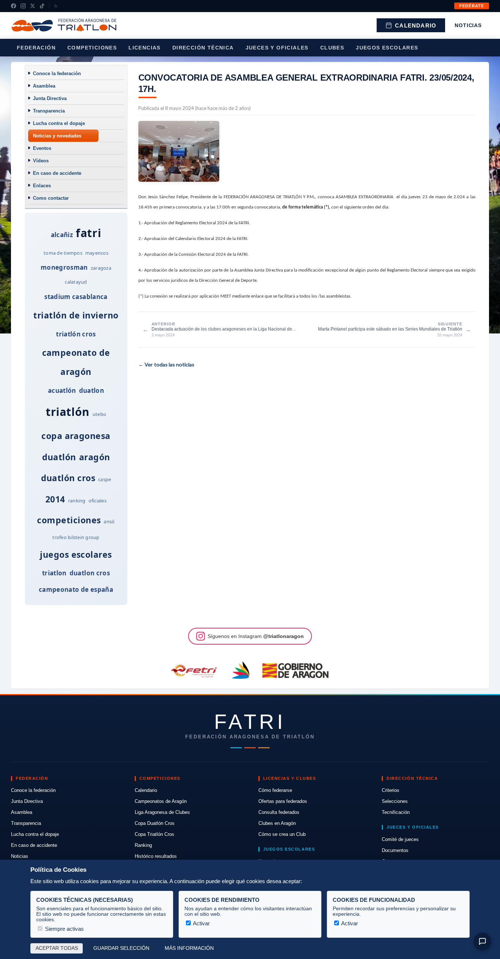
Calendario (415, 25)
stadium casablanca (75, 296)
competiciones (69, 520)
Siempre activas (64, 929)
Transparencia (49, 111)
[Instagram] (23, 5)
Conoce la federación (57, 73)
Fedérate (471, 6)
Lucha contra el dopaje (59, 123)
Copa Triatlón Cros (154, 834)
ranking (77, 500)
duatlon (91, 390)
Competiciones (92, 48)
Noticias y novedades (57, 136)
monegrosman (64, 267)
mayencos (96, 253)
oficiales (98, 500)
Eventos (42, 148)
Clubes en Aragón (277, 823)
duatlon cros (90, 573)
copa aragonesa (75, 436)
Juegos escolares (387, 48)
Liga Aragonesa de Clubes (162, 812)
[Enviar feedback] (482, 941)
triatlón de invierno (75, 315)
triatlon (54, 573)
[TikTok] (42, 5)
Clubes (332, 48)
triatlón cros (76, 334)
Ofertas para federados (282, 801)
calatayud (76, 282)
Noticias (468, 25)
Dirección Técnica (203, 48)
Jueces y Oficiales (277, 48)
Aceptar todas (57, 948)
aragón (94, 457)
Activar (201, 923)
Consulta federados (278, 812)
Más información (189, 948)
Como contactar (51, 198)
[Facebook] (13, 5)
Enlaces (42, 185)
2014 (55, 499)
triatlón (68, 411)
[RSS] (56, 6)
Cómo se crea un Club (282, 834)
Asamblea (44, 86)
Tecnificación (396, 812)
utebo (99, 414)
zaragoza (101, 268)
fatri (88, 232)
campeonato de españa (76, 589)
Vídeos (41, 160)
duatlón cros (68, 478)
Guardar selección (121, 948)
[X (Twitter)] (32, 5)
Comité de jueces (400, 839)
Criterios (390, 790)
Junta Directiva (50, 98)
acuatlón (62, 390)
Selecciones (395, 801)
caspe (104, 479)
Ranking (143, 845)
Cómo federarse (275, 790)
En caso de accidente (57, 173)
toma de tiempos (63, 253)
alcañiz (62, 234)
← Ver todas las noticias (166, 364)
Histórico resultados (156, 856)
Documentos (395, 850)
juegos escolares (76, 554)
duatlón (59, 457)
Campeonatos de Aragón (161, 801)
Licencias (144, 48)
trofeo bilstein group (75, 537)
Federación (36, 48)
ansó (109, 521)
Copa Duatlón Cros (155, 823)
